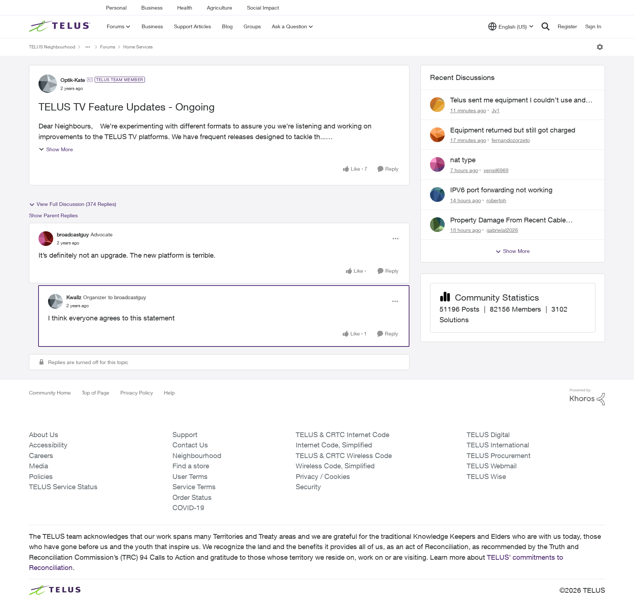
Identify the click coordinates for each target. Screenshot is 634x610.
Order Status (192, 497)
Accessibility (48, 445)
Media (38, 466)
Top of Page (95, 392)
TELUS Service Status (63, 487)
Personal (116, 7)
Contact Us (190, 445)
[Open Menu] (600, 47)
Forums (107, 47)
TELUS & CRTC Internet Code (342, 435)
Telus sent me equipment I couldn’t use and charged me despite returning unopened (518, 100)
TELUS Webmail (492, 466)
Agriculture (219, 7)
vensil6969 (496, 170)
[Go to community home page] (60, 26)
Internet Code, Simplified (334, 445)
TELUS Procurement (499, 455)
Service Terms (194, 487)
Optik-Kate (73, 80)
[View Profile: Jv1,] (437, 104)
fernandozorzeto (511, 140)
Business (152, 7)
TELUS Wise (486, 476)
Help (169, 392)
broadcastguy (73, 234)
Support (184, 435)
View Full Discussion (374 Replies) (76, 204)
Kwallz (73, 297)
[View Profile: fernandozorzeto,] (437, 134)
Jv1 (496, 110)
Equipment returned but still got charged (512, 130)
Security (308, 487)
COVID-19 (188, 508)
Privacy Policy (136, 392)
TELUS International (498, 445)
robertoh (496, 200)
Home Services (138, 47)
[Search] (545, 26)
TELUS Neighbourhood (52, 47)
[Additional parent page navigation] (87, 47)
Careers (41, 455)
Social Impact (263, 7)
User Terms (190, 476)
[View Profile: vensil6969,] (437, 164)
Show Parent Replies (53, 215)
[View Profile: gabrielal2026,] (437, 224)
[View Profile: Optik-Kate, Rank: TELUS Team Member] (48, 84)
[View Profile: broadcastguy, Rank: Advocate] (46, 238)
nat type (463, 160)
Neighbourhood (196, 455)
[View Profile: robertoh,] (437, 194)
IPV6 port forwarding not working (501, 190)
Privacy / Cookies (323, 476)
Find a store (190, 466)
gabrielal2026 (502, 230)
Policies (41, 476)
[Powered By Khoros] (587, 397)
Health (184, 7)
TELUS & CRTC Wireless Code (344, 455)
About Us (43, 435)
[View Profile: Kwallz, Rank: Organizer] (55, 301)
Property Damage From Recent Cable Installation (508, 220)
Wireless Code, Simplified (335, 466)
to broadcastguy (127, 297)
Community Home (50, 392)
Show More (59, 149)
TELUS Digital (488, 435)
